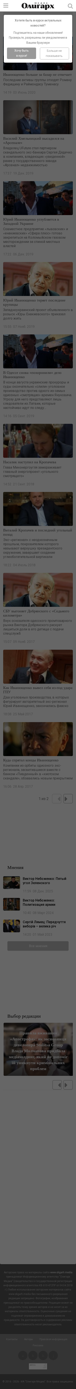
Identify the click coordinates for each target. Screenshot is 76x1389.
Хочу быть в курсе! (21, 53)
